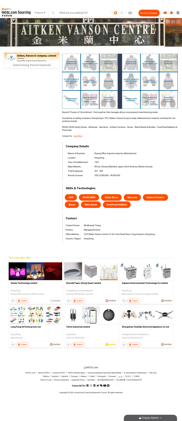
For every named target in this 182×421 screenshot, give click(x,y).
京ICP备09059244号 (105, 380)
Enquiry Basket (150, 417)
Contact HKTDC (58, 373)
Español (64, 376)
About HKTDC (44, 373)
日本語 (136, 376)
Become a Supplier (149, 13)
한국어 (128, 376)
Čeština (46, 376)
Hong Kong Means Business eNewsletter (104, 373)
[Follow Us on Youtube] (104, 385)
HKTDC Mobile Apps (76, 373)
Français (74, 376)
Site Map (91, 380)
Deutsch (55, 376)
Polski (92, 376)
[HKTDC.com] (90, 367)
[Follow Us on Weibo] (98, 385)
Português (101, 376)
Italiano (84, 376)
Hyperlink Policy (78, 380)
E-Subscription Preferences (135, 373)
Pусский (112, 376)
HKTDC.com (30, 373)
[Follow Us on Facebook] (87, 385)
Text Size (153, 373)
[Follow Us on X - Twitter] (91, 385)
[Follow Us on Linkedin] (94, 385)
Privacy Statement (61, 380)
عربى (120, 376)
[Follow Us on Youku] (108, 385)
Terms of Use (45, 380)
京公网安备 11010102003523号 (129, 380)
